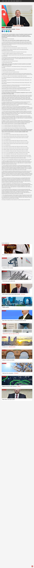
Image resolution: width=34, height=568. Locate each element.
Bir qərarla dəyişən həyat (6, 254)
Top (32, 566)
